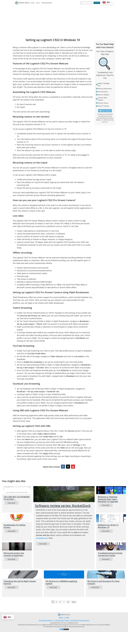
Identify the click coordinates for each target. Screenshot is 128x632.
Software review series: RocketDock (63, 506)
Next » (74, 602)
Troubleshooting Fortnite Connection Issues (110, 554)
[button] (105, 110)
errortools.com (42, 538)
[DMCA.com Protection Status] (64, 629)
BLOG (38, 3)
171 (68, 602)
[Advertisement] (64, 21)
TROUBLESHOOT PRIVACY (46, 620)
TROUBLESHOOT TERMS (62, 620)
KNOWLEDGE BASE (47, 3)
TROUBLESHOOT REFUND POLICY (80, 620)
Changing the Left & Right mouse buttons (20, 582)
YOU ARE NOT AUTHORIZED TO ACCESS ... (17, 498)
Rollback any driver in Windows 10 (108, 526)
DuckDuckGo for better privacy (15, 526)
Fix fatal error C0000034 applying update (61, 582)
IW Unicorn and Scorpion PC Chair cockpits (103, 582)
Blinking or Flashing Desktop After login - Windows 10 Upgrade (108, 499)
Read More (11, 503)
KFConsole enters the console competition (14, 554)
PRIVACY (61, 617)
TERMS (67, 617)
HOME (32, 3)
